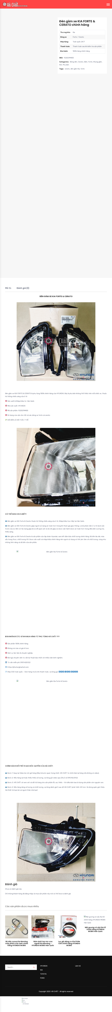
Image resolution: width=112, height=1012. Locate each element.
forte (83, 69)
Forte (90, 62)
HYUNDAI (43, 966)
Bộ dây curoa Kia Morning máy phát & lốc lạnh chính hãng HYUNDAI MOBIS (16, 943)
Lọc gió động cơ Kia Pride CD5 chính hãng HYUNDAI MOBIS (69, 943)
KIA (60, 65)
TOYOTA (43, 974)
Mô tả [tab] (8, 288)
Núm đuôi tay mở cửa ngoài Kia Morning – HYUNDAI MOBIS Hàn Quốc (43, 943)
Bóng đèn (73, 62)
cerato (67, 69)
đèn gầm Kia (75, 69)
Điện (85, 62)
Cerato (80, 62)
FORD (42, 978)
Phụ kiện (66, 65)
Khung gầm (97, 62)
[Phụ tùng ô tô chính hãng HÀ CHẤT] (15, 4)
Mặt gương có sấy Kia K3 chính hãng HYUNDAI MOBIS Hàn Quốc (95, 929)
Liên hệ (78, 966)
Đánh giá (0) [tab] (23, 288)
